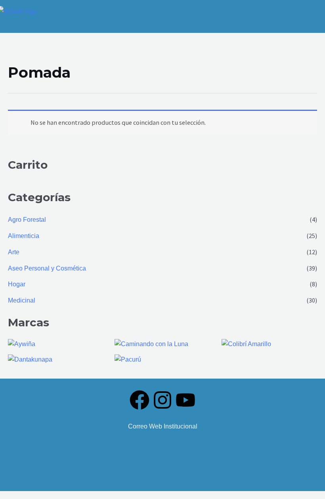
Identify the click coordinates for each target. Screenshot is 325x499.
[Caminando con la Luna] (151, 343)
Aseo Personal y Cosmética (47, 268)
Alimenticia (23, 235)
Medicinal (21, 300)
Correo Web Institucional (162, 426)
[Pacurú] (128, 358)
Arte (13, 251)
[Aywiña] (21, 343)
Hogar (16, 284)
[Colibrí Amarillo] (246, 343)
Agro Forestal (27, 219)
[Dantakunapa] (30, 358)
